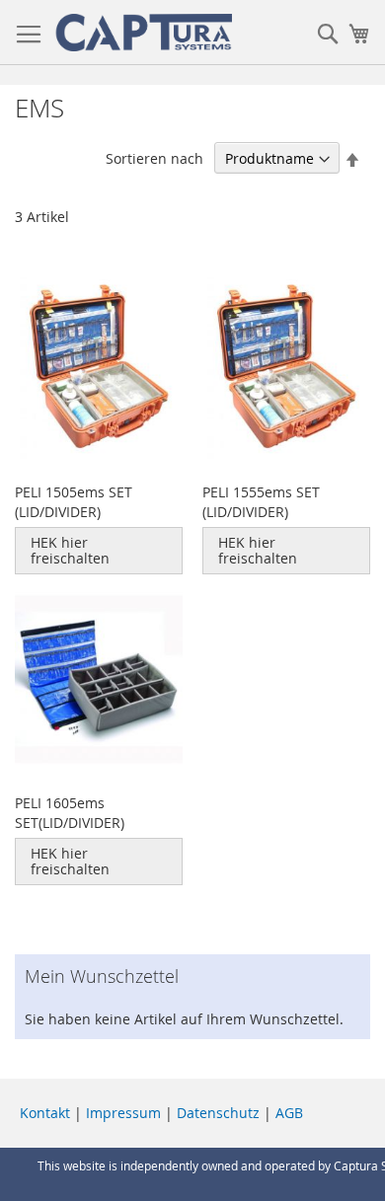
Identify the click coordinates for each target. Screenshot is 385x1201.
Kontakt (45, 1112)
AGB (289, 1112)
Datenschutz (218, 1112)
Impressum (123, 1112)
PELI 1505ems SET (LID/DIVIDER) (73, 502)
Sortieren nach (154, 158)
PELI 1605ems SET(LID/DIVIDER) (69, 812)
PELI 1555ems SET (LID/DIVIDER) (261, 502)
